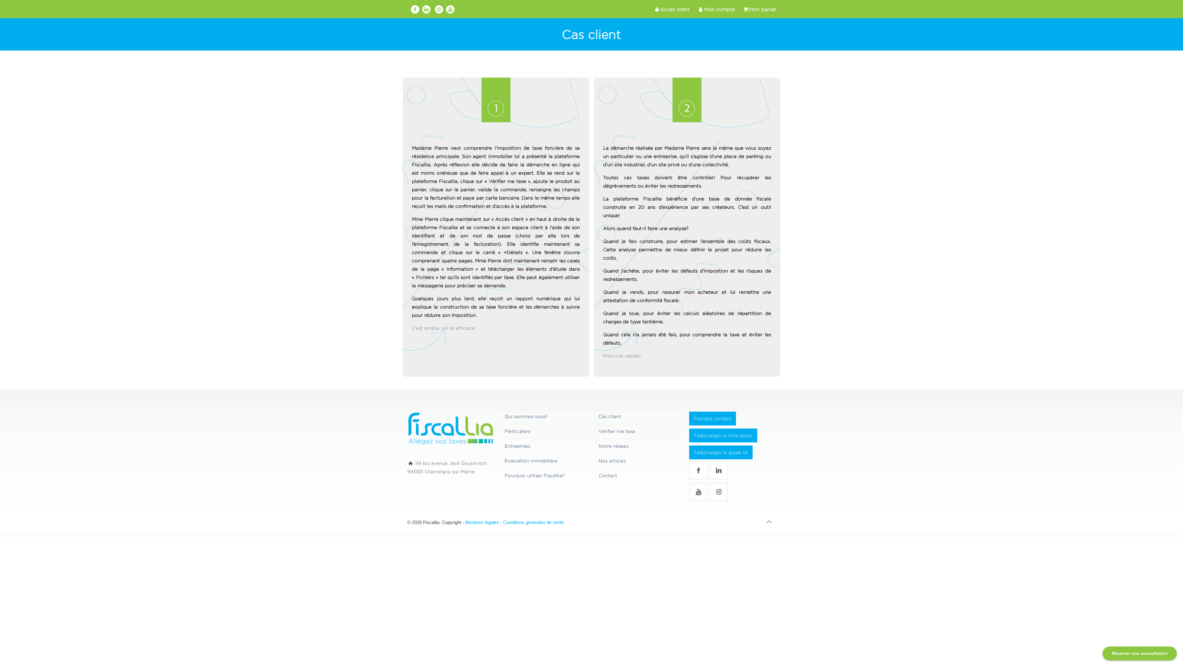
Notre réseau (613, 446)
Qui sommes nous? (526, 416)
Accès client (674, 9)
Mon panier (762, 9)
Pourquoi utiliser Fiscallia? (534, 475)
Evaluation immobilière (531, 460)
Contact (608, 475)
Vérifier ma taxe (617, 431)
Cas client (610, 416)
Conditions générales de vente (533, 522)
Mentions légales (482, 522)
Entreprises (517, 446)
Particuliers (517, 431)
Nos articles (612, 460)
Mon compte (719, 9)
